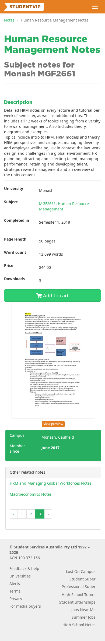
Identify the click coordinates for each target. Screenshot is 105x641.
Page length (15, 239)
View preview (53, 424)
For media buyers (25, 606)
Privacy (15, 598)
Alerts (14, 583)
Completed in (16, 220)
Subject (11, 201)
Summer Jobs (84, 617)
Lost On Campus (81, 571)
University (13, 188)
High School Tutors (79, 594)
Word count (15, 252)
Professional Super (79, 586)
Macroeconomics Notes (31, 494)
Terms (14, 591)
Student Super (82, 579)
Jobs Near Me (83, 609)
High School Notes (79, 624)
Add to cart (55, 295)
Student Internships (77, 602)
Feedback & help (24, 568)
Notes (9, 20)
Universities (20, 576)
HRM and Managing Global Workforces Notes (51, 483)
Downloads (14, 278)
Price (8, 265)
